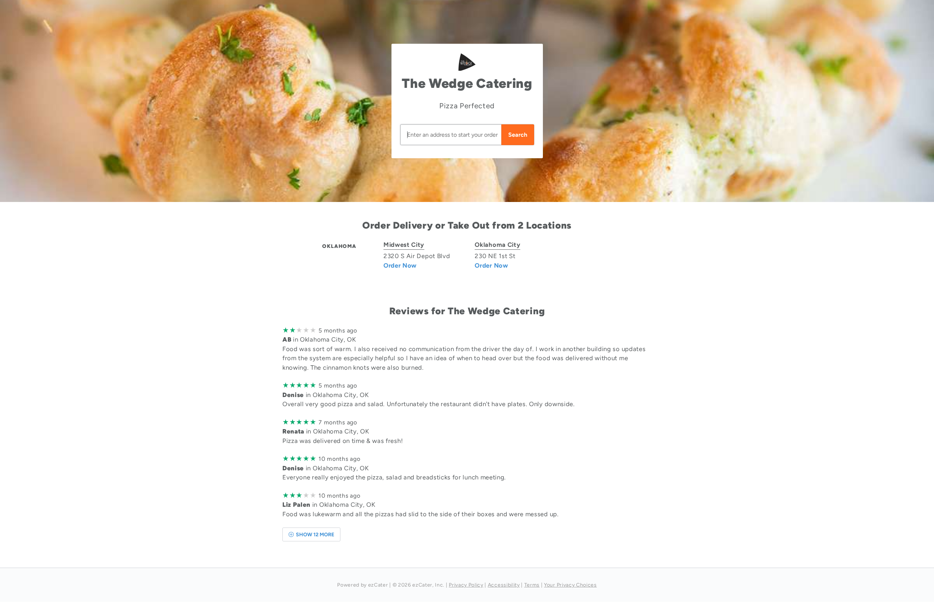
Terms (532, 585)
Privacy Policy (466, 585)
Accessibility (504, 585)
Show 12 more (314, 535)
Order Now (400, 265)
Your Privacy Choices (570, 585)
